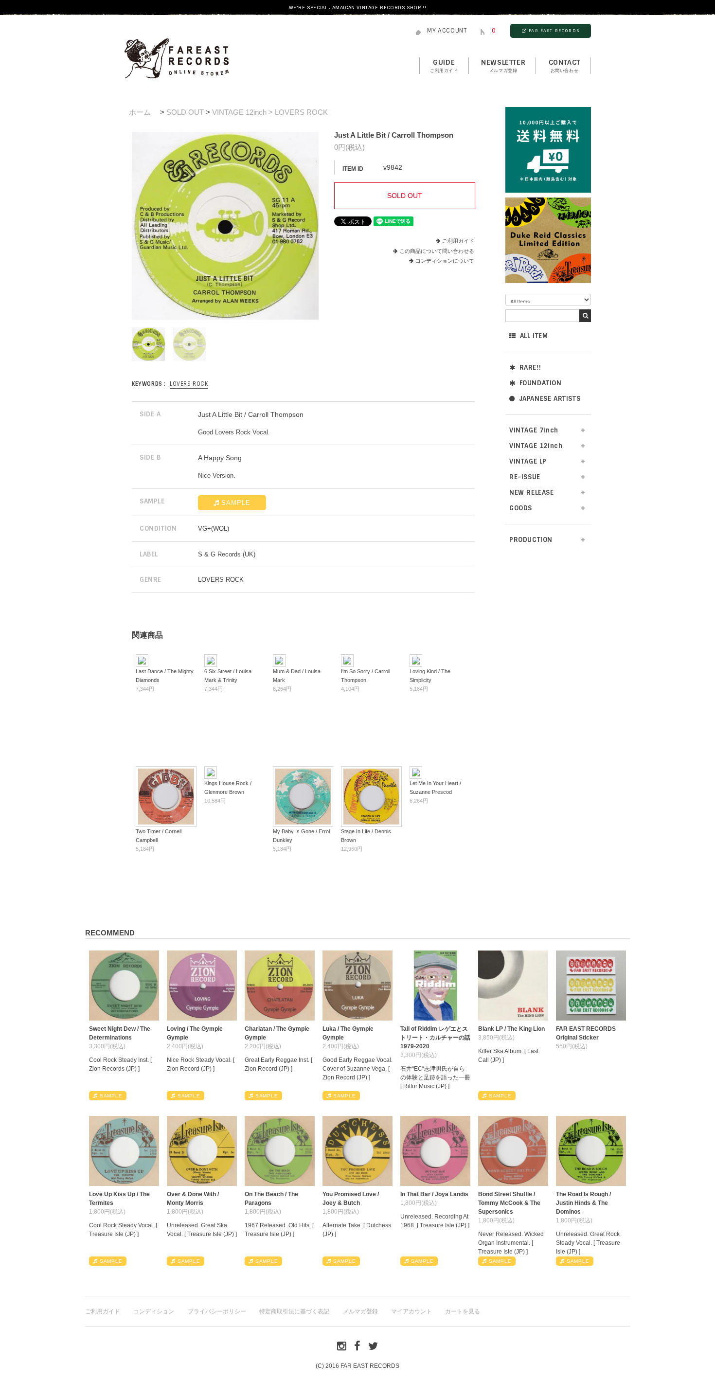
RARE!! (530, 367)
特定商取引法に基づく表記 (294, 1311)
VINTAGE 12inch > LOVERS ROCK (270, 112)
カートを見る (462, 1311)
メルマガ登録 (360, 1311)
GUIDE (444, 65)
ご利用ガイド (458, 241)
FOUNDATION (540, 383)
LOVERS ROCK (189, 383)
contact (564, 65)
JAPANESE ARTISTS (550, 399)
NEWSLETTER (503, 65)
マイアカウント (411, 1311)
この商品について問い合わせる (436, 251)
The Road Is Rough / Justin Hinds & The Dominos (583, 1203)
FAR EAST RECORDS (554, 31)
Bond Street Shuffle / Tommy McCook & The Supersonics (509, 1203)
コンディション (153, 1311)
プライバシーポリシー (217, 1311)
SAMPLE (235, 502)
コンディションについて (444, 261)
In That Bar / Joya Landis (434, 1194)
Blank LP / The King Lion (511, 1028)
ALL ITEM (534, 336)
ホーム (140, 112)
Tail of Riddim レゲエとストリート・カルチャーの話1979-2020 (435, 1037)
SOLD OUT (185, 112)
